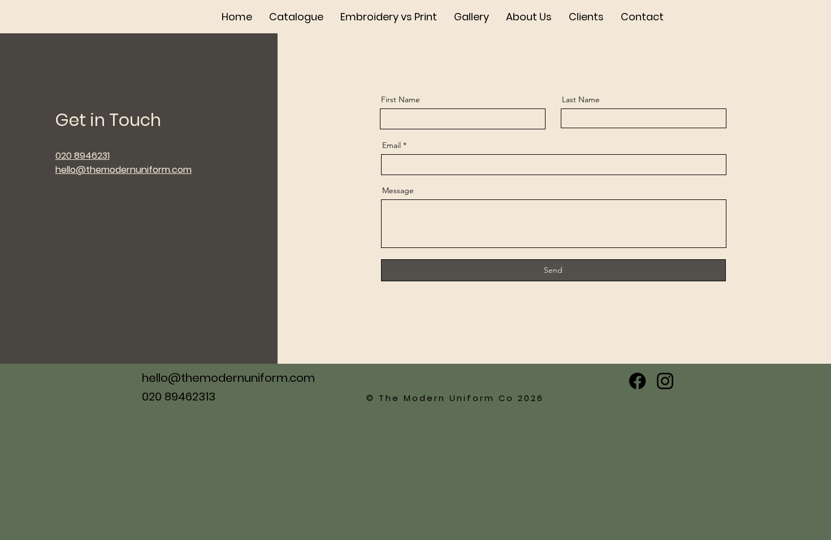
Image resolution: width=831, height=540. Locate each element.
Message (398, 190)
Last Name (581, 99)
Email (391, 145)
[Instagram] (665, 381)
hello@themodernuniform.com (228, 378)
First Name (400, 99)
